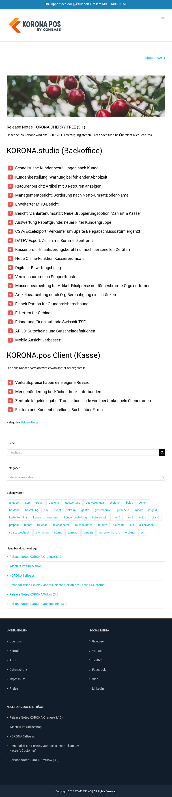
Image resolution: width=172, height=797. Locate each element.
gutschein (122, 510)
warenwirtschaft (109, 532)
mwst (129, 517)
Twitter (97, 660)
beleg (129, 502)
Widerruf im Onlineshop (25, 566)
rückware (119, 525)
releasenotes (61, 525)
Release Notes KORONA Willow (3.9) (34, 594)
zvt (142, 532)
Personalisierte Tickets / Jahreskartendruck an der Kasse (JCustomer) (58, 585)
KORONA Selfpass (22, 575)
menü (116, 517)
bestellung (31, 510)
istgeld (152, 510)
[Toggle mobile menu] (163, 17)
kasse (37, 517)
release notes (83, 525)
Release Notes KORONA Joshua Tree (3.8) (38, 604)
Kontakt (15, 651)
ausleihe (54, 502)
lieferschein (99, 517)
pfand (155, 517)
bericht (143, 502)
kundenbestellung (75, 517)
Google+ (98, 641)
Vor (159, 58)
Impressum (17, 679)
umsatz (88, 532)
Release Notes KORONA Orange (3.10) (36, 556)
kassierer (52, 517)
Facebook (99, 669)
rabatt (28, 525)
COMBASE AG (83, 791)
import (139, 510)
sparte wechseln (19, 532)
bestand (14, 510)
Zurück (148, 58)
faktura (71, 510)
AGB (12, 660)
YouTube (98, 651)
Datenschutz (18, 669)
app (27, 502)
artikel (39, 502)
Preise (13, 688)
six (132, 525)
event (57, 510)
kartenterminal (18, 517)
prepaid (14, 525)
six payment (147, 525)
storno (58, 532)
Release (42, 525)
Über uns (15, 641)
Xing (95, 679)
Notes (142, 517)
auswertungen (95, 502)
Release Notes (29, 422)
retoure (102, 525)
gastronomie (103, 510)
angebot (14, 502)
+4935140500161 (114, 4)
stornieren (42, 532)
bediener (115, 502)
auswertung (72, 502)
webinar (130, 532)
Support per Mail (60, 4)
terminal (73, 532)
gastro (85, 510)
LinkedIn (98, 688)
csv (46, 510)
